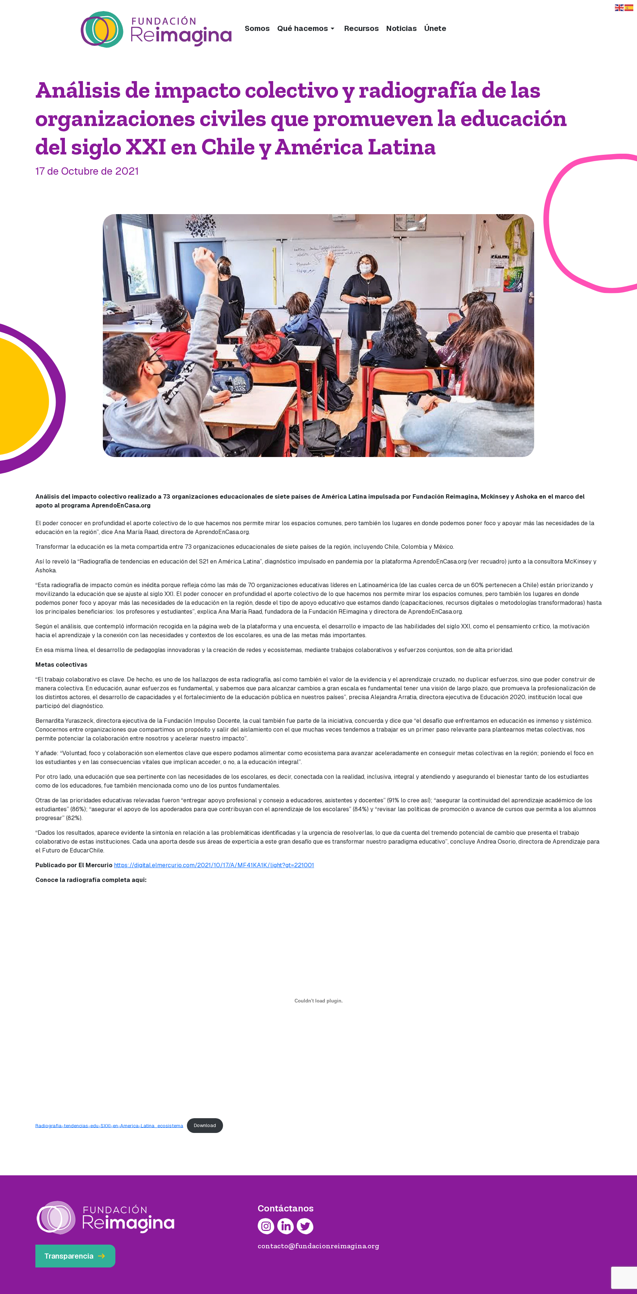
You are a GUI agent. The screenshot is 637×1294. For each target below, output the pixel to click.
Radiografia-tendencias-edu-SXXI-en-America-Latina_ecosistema (109, 1125)
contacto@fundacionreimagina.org (318, 1245)
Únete (435, 28)
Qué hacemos (307, 28)
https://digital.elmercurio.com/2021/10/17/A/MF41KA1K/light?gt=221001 (214, 865)
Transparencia (75, 1256)
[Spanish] (629, 7)
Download (205, 1125)
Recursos (361, 28)
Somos (257, 28)
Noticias (401, 28)
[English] (619, 7)
